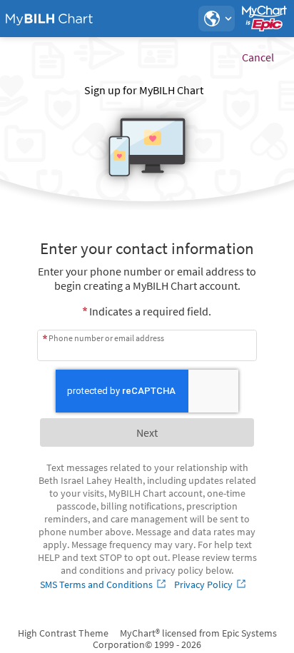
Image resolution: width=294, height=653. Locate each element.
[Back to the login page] (49, 18)
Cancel (258, 57)
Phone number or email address (106, 338)
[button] (216, 18)
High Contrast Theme (63, 633)
